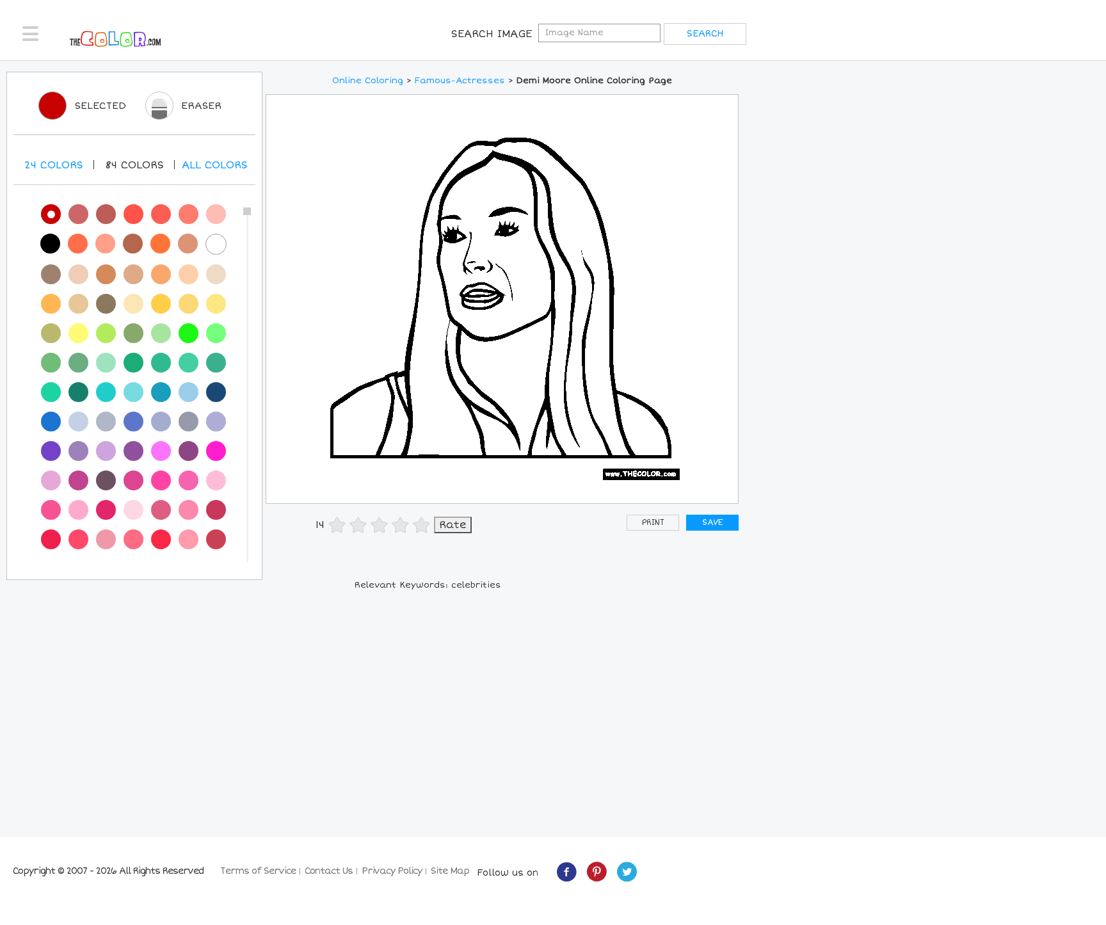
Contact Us (329, 870)
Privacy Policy (392, 870)
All (215, 165)
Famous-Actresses (460, 81)
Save (712, 522)
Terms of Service (258, 870)
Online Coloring (367, 81)
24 (53, 165)
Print (653, 522)
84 (134, 165)
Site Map (450, 870)
